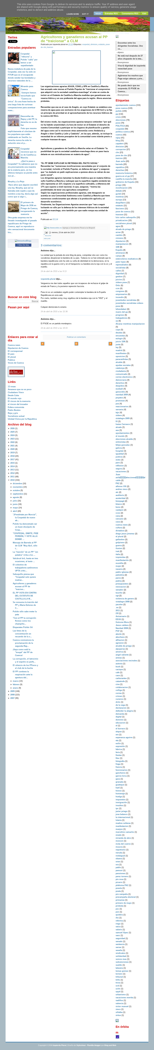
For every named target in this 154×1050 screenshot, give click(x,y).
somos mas (121, 959)
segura (119, 469)
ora (117, 864)
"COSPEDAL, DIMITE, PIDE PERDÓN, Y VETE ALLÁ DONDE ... (25, 536)
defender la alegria (125, 711)
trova (118, 983)
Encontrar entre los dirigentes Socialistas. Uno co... (130, 46)
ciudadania (121, 371)
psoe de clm (122, 155)
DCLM (55, 219)
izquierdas (121, 557)
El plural (12, 357)
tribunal (119, 977)
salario (119, 929)
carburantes (121, 678)
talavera (119, 968)
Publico (11, 360)
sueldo (119, 965)
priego (119, 185)
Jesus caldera (122, 625)
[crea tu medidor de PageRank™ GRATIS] (117, 1021)
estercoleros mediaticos (127, 259)
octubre (16, 490)
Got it (85, 14)
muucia (119, 847)
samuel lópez (122, 932)
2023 (12, 439)
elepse (119, 731)
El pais (11, 354)
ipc (117, 808)
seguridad (121, 938)
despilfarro (121, 203)
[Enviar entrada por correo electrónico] (46, 232)
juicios (119, 279)
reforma (119, 921)
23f (117, 613)
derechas (120, 170)
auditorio (120, 495)
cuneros (120, 699)
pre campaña (122, 894)
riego (118, 924)
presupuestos (122, 584)
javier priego (122, 811)
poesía (119, 888)
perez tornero (122, 876)
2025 (12, 432)
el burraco (121, 728)
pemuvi (119, 870)
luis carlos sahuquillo (126, 217)
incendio (120, 297)
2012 (12, 473)
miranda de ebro (124, 838)
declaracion (121, 708)
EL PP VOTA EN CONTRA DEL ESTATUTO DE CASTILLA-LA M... (25, 596)
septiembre (18, 494)
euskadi (119, 389)
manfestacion (122, 826)
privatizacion (122, 220)
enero (15, 688)
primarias (120, 900)
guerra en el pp (123, 176)
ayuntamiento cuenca (126, 105)
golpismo (120, 542)
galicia (119, 448)
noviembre (18, 487)
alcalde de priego (124, 646)
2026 (12, 428)
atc (117, 492)
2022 (12, 442)
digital (119, 717)
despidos (120, 386)
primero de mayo (124, 903)
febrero (16, 684)
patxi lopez (121, 262)
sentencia (120, 944)
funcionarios (122, 770)
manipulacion (122, 244)
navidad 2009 (122, 395)
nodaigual (121, 856)
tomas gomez (122, 971)
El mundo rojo (14, 398)
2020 (12, 449)
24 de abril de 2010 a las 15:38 (54, 311)
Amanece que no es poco (19, 389)
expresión (120, 746)
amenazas (121, 253)
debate (119, 191)
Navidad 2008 (122, 628)
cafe (118, 672)
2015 (12, 463)
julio (15, 501)
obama (119, 858)
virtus (119, 1015)
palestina (120, 575)
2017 (12, 459)
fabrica (119, 749)
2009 (12, 691)
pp (117, 114)
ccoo (118, 513)
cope (118, 330)
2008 (12, 695)
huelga (119, 796)
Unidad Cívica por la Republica (22, 419)
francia (119, 767)
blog (118, 140)
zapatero (120, 143)
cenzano (120, 519)
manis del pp (122, 312)
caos (118, 675)
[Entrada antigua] (110, 344)
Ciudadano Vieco (16, 392)
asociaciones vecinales (127, 660)
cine (118, 684)
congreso (120, 291)
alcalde (119, 362)
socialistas (121, 268)
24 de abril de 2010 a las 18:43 (54, 328)
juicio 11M (121, 341)
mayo (15, 508)
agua (118, 226)
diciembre (17, 483)
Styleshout (81, 1045)
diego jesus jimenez (125, 534)
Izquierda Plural (59, 1045)
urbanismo (121, 994)
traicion (50, 47)
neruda (119, 853)
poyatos (120, 398)
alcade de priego (124, 229)
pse (118, 404)
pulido (119, 111)
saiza (118, 926)
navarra (119, 569)
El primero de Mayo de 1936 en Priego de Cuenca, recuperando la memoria (29, 208)
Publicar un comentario (76, 337)
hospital (120, 451)
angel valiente (122, 655)
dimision (94, 44)
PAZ (118, 483)
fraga (118, 764)
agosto (16, 497)
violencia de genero (125, 598)
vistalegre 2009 (123, 418)
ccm (118, 288)
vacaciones (121, 471)
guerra (119, 545)
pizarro (119, 882)
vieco (118, 1009)
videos (119, 415)
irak (118, 551)
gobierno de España (125, 182)
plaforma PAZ (122, 885)
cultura (119, 528)
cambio (119, 235)
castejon (120, 510)
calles (119, 271)
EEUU (119, 619)
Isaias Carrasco (123, 424)
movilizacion (122, 188)
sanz (118, 935)
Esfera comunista (16, 407)
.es (117, 607)
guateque (120, 785)
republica (120, 167)
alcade (119, 427)
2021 (12, 446)
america (120, 652)
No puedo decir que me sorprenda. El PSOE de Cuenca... (129, 88)
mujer (119, 566)
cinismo (120, 238)
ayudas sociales (123, 365)
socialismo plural (124, 223)
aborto (119, 634)
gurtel (119, 194)
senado (119, 941)
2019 (12, 452)
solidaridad (121, 956)
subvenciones (122, 962)
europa (119, 200)
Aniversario (121, 616)
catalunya (120, 368)
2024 (12, 435)
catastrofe (120, 681)
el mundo (120, 436)
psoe (118, 123)
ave (117, 430)
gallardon (120, 539)
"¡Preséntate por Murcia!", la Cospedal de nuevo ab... (25, 517)
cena (118, 516)
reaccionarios (122, 406)
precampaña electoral (126, 897)
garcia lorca (121, 776)
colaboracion (122, 687)
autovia (119, 663)
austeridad (121, 498)
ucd (118, 986)
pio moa (120, 879)
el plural (120, 536)
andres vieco (122, 489)
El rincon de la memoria (19, 401)
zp (117, 321)
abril (15, 511)
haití (118, 788)
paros (119, 578)
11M (118, 247)
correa (119, 693)
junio (15, 504)
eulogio (119, 338)
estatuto (101, 44)
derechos (120, 383)
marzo (16, 681)
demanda (120, 714)
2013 (12, 470)
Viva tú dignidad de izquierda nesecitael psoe (131, 67)
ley (117, 347)
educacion (121, 723)
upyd (118, 991)
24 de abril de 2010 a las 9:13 (53, 271)
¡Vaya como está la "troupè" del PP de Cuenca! (22, 652)
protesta (120, 906)
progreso (120, 315)
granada (120, 782)
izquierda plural (48, 279)
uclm (118, 989)
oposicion (121, 356)
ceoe (118, 522)
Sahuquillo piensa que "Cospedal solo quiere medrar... (24, 577)
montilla (120, 563)
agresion (120, 643)
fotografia (120, 761)
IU (117, 421)
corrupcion (121, 149)
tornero (119, 974)
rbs (117, 918)
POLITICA (120, 126)
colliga (119, 690)
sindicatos (121, 953)
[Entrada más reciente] (42, 344)
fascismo (120, 208)
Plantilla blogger (94, 1045)
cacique (119, 669)
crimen (119, 696)
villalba (119, 1012)
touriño (119, 593)
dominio (120, 720)
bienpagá (120, 501)
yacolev (119, 604)
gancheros (121, 773)
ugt (117, 595)
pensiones (121, 873)
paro (118, 463)
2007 (12, 698)
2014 (12, 466)
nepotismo (121, 850)
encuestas (121, 336)
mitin (118, 460)
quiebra (119, 915)
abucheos (120, 637)
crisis (118, 117)
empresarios (122, 294)
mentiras (120, 197)
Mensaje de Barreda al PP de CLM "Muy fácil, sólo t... (25, 546)
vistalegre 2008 (123, 601)
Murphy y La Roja (16, 181)
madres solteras (123, 823)
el (117, 725)
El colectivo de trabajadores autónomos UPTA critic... (25, 568)
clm (118, 152)
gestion (119, 276)
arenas (119, 658)
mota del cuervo (123, 844)
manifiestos (121, 353)
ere (117, 734)
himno (119, 791)
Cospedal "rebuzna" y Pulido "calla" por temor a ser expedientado (29, 60)
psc (118, 909)
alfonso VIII (121, 486)
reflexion (120, 466)
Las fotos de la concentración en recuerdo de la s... (22, 634)
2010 (12, 480)
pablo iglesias (122, 572)
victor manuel (122, 1006)
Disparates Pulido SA (23, 627)
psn (118, 912)
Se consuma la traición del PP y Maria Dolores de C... (25, 605)
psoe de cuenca (123, 211)
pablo (119, 867)
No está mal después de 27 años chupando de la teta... (130, 57)
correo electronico (124, 377)
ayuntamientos (123, 433)
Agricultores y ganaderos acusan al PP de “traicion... (24, 586)
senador (120, 590)
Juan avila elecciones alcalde (130, 477)
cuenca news (122, 525)
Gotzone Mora (122, 622)
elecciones (121, 120)
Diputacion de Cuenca (18, 348)
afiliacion (120, 640)
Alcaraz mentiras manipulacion (130, 324)
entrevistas (121, 442)
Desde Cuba (13, 395)
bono (118, 507)
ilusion (119, 548)
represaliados (122, 265)
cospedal (86, 44)
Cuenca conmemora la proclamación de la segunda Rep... (23, 643)
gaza (118, 779)
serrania (120, 409)
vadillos (120, 1000)
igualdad (120, 454)
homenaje (120, 793)
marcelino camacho (125, 832)
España (119, 250)
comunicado (122, 374)
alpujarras (121, 649)
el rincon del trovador (18, 404)
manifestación (122, 560)
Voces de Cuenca (16, 363)
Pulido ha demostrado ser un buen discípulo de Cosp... (25, 527)
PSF (118, 631)
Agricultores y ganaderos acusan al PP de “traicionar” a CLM (74, 39)
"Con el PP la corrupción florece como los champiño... (24, 621)
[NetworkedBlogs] (23, 241)
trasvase (120, 214)
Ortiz (118, 285)
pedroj (119, 581)
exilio (118, 743)
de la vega (121, 705)
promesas (120, 401)
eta (117, 740)
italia (118, 554)
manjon (119, 829)
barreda (119, 164)
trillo (118, 980)
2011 (12, 476)
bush (118, 666)
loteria (119, 820)
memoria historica (124, 173)
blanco (119, 504)
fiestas (119, 755)
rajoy (118, 138)
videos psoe (122, 282)
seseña (119, 950)
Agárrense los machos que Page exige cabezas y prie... (131, 77)
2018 (12, 456)
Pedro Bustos (14, 410)
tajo (118, 412)
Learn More (72, 14)
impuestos (121, 799)
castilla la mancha (124, 179)
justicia (119, 457)
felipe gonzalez (123, 445)
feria (118, 752)
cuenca (119, 135)
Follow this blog (23, 245)
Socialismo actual (16, 416)
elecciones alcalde (124, 439)
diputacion (121, 241)
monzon (120, 841)
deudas (119, 333)
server (119, 947)
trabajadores (122, 318)
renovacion (121, 587)
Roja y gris (13, 413)
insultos (120, 805)
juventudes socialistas (126, 300)
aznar (118, 232)
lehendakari (121, 309)
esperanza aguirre (124, 737)
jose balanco (122, 814)
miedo (119, 835)
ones (118, 861)
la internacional (123, 817)
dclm (118, 702)
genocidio (121, 392)
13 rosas (12, 386)
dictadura (120, 531)
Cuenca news (14, 345)
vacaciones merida (125, 997)
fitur (118, 758)
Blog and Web (110, 1045)
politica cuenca (123, 132)
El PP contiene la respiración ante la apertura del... (22, 674)
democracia (121, 380)
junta (118, 344)
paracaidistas (122, 359)
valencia (120, 1003)
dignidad (120, 273)
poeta (118, 891)
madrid (119, 350)
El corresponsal (15, 351)
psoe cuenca (122, 108)
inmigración (122, 802)
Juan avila (121, 161)
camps (119, 256)
